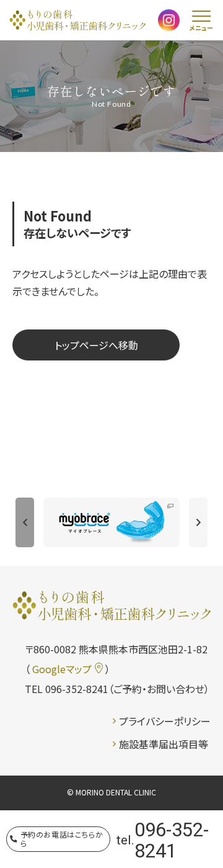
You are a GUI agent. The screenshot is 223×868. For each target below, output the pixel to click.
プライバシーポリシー (165, 721)
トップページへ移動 (96, 345)
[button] (24, 522)
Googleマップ (62, 668)
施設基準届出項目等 (163, 743)
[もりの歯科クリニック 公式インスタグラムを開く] (169, 21)
